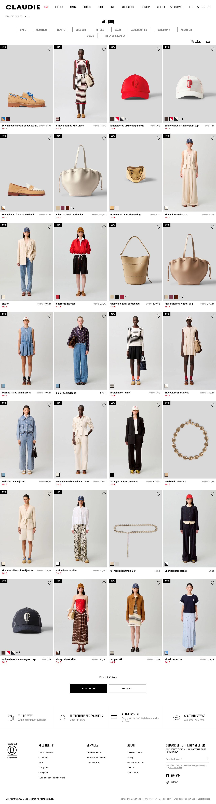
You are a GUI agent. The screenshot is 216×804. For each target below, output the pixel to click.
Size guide (43, 767)
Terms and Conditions (131, 799)
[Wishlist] (49, 49)
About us (186, 30)
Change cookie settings (184, 799)
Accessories (139, 30)
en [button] (190, 7)
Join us (130, 767)
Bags (118, 30)
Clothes (41, 30)
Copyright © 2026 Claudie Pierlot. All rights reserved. (30, 799)
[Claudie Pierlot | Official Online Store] (23, 7)
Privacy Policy (150, 799)
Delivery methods (94, 752)
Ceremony (163, 30)
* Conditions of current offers (51, 778)
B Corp (130, 757)
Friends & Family (115, 35)
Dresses (81, 30)
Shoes (100, 30)
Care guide (43, 773)
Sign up (207, 759)
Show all (127, 688)
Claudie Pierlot (14, 16)
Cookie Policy (165, 799)
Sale (23, 30)
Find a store (132, 773)
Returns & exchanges (96, 757)
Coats (90, 35)
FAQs (40, 762)
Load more (88, 688)
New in (61, 30)
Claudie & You (93, 762)
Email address (173, 759)
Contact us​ (43, 757)
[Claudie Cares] (12, 750)
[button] (46, 7)
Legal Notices (203, 799)
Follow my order (45, 752)
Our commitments (135, 762)
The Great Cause (134, 752)
